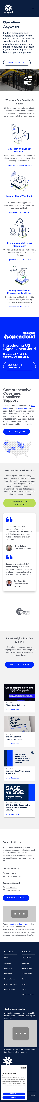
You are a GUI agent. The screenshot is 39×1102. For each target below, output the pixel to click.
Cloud (6, 958)
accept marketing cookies (18, 924)
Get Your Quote (16, 432)
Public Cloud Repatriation (18, 165)
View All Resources (19, 665)
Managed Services (9, 979)
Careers (24, 984)
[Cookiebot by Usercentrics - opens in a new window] (23, 1068)
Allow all (14, 1097)
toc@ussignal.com (13, 890)
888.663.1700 (11, 888)
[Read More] (19, 758)
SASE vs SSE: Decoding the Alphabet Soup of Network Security (18, 807)
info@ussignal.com (13, 876)
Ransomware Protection (18, 307)
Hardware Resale (9, 989)
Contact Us (25, 963)
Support (24, 979)
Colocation (7, 963)
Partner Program (27, 968)
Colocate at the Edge (18, 212)
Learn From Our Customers (19, 503)
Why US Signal (17, 62)
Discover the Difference (15, 366)
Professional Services (10, 984)
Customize (13, 1093)
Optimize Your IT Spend (18, 260)
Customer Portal (16, 898)
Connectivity (17, 802)
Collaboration (8, 968)
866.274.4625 (11, 873)
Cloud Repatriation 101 (16, 705)
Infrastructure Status (28, 995)
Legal (24, 989)
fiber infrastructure (22, 408)
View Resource (12, 710)
